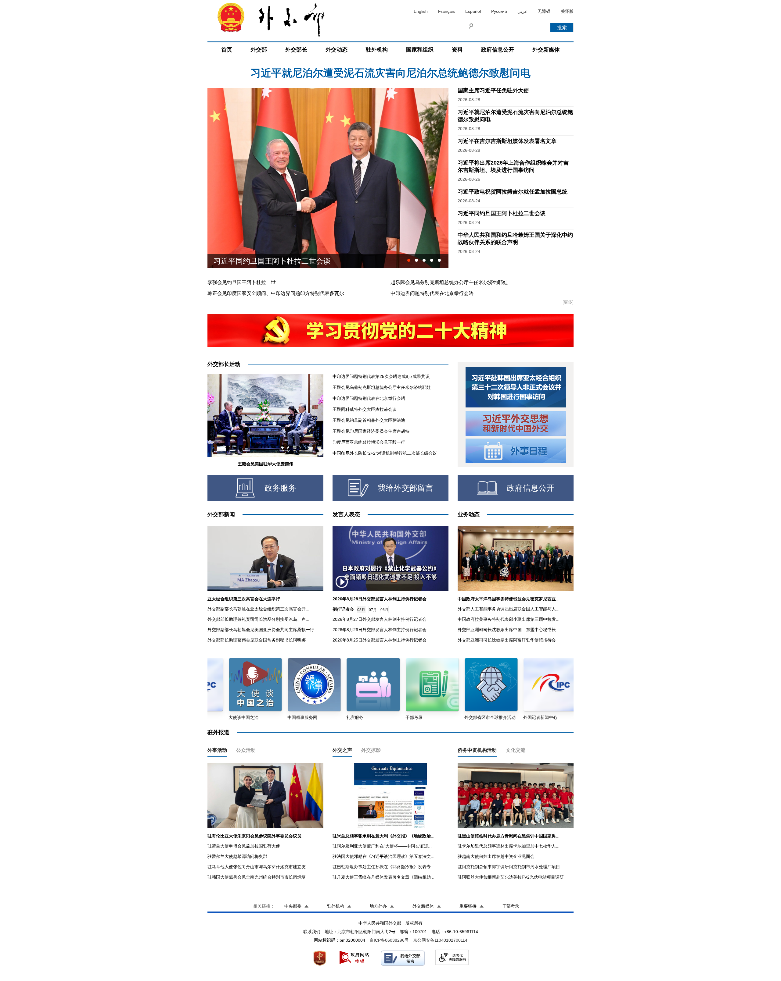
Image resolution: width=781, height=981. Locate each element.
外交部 (258, 50)
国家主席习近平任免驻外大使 (493, 90)
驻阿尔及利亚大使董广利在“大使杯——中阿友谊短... (382, 846)
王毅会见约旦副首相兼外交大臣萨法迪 (369, 420)
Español (473, 11)
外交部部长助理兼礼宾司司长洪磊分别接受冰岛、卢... (258, 619)
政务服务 (280, 487)
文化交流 (515, 750)
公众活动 (246, 750)
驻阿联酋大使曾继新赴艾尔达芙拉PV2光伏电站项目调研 (511, 877)
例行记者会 (343, 609)
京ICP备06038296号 (389, 940)
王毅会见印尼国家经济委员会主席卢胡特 (371, 431)
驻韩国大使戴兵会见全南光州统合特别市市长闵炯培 (256, 877)
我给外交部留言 (405, 487)
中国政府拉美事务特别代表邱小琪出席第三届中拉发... (509, 619)
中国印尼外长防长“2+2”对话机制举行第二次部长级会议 (385, 453)
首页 (226, 50)
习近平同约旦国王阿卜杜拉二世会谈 (501, 213)
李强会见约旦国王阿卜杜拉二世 (241, 282)
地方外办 (378, 906)
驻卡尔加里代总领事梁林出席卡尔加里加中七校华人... (509, 846)
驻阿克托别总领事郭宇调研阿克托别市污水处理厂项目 (509, 866)
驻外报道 (218, 732)
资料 (457, 50)
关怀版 (567, 11)
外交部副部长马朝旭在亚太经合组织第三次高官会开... (258, 608)
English (421, 11)
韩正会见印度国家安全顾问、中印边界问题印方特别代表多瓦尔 (275, 293)
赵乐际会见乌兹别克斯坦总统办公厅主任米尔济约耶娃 (449, 282)
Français (446, 11)
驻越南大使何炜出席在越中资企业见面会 (496, 856)
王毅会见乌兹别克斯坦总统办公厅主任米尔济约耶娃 (382, 387)
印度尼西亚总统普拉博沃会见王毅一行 (369, 442)
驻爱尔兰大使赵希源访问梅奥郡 (237, 856)
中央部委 (292, 906)
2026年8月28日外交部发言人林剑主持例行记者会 (379, 598)
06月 (384, 610)
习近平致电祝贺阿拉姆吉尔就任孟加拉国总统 (512, 192)
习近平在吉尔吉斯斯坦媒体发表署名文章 (390, 73)
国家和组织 (420, 50)
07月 (373, 610)
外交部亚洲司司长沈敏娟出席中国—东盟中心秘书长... (509, 629)
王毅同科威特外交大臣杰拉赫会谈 (365, 409)
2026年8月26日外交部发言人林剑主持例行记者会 (379, 629)
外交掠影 (371, 750)
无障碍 (544, 11)
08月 (361, 610)
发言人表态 (346, 514)
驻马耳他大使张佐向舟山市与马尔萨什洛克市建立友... (258, 866)
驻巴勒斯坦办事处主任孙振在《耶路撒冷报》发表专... (383, 866)
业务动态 (469, 514)
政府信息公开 (497, 50)
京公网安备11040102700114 (440, 940)
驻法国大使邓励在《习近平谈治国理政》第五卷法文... (383, 856)
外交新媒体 (546, 50)
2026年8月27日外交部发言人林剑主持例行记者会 (379, 619)
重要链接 (468, 906)
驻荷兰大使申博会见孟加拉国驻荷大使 (243, 846)
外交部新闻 (221, 514)
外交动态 (336, 50)
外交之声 (342, 750)
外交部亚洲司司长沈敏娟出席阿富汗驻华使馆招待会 (507, 640)
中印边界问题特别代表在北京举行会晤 (431, 293)
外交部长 (296, 50)
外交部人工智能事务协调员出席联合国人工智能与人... (509, 608)
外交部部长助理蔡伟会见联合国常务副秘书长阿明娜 (256, 640)
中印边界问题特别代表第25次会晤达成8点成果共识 (381, 376)
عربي (522, 11)
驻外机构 (377, 50)
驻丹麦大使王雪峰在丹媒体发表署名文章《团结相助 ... (384, 877)
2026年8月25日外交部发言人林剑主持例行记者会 (379, 640)
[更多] (568, 302)
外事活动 (217, 750)
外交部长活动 (223, 364)
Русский (499, 11)
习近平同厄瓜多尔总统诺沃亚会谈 (268, 261)
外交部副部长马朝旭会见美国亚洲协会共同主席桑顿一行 (260, 629)
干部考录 (510, 906)
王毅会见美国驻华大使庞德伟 (265, 463)
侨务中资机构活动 (477, 750)
